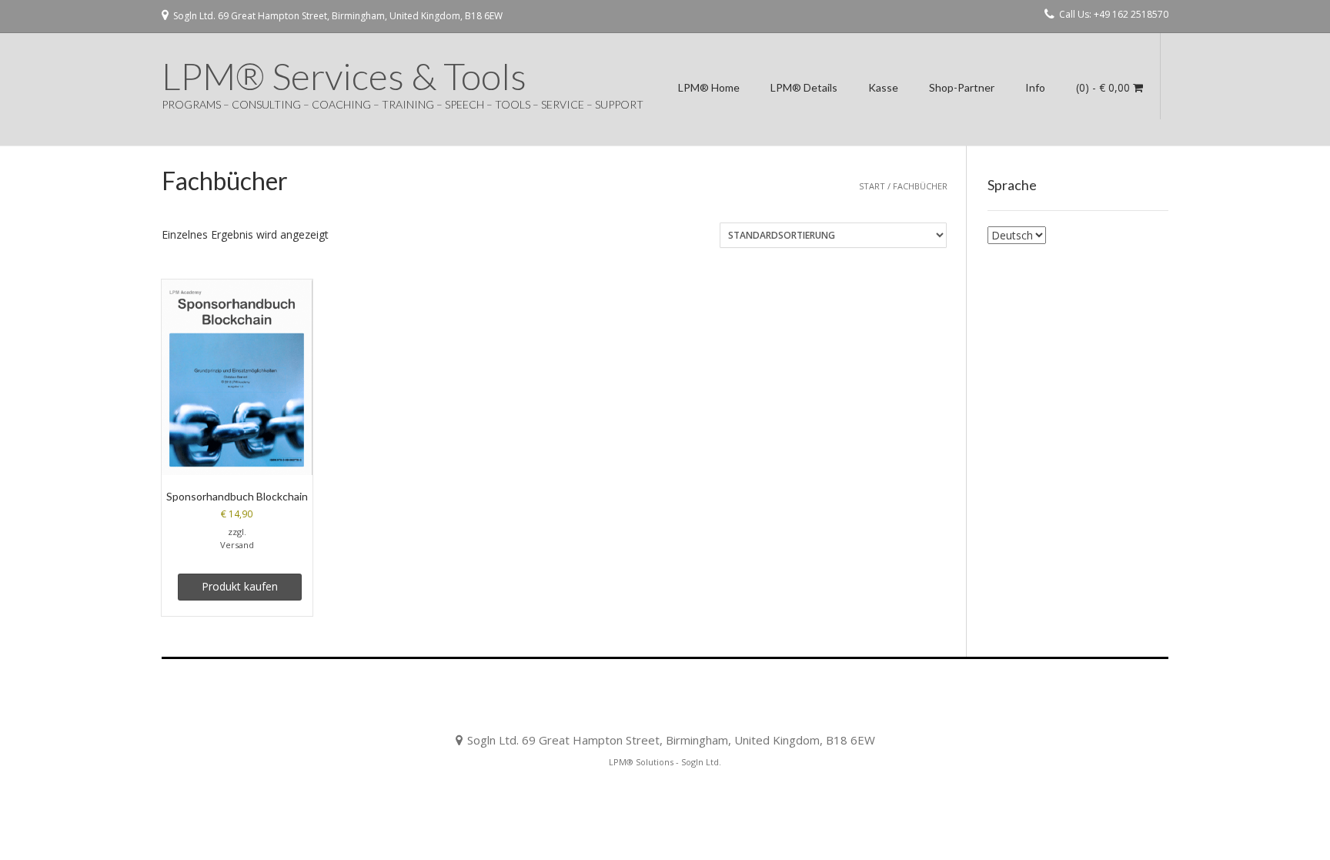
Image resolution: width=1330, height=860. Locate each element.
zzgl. (237, 531)
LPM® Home (709, 87)
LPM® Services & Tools (344, 76)
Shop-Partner (961, 87)
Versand (237, 544)
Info (1035, 87)
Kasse (883, 87)
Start (872, 186)
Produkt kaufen (240, 586)
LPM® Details (803, 87)
